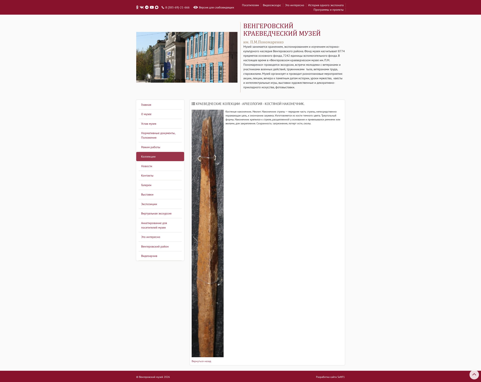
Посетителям (250, 5)
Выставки (147, 194)
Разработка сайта (326, 377)
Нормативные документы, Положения (158, 135)
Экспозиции (149, 204)
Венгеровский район (155, 246)
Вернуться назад (201, 361)
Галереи (146, 185)
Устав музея (148, 123)
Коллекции (148, 156)
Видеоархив (149, 256)
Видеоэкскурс (272, 5)
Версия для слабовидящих (216, 7)
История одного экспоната (326, 5)
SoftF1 (341, 377)
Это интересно (294, 5)
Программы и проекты (329, 9)
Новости (146, 166)
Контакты (147, 175)
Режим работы (150, 147)
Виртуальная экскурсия (156, 213)
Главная (146, 104)
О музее (146, 114)
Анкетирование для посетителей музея (154, 225)
